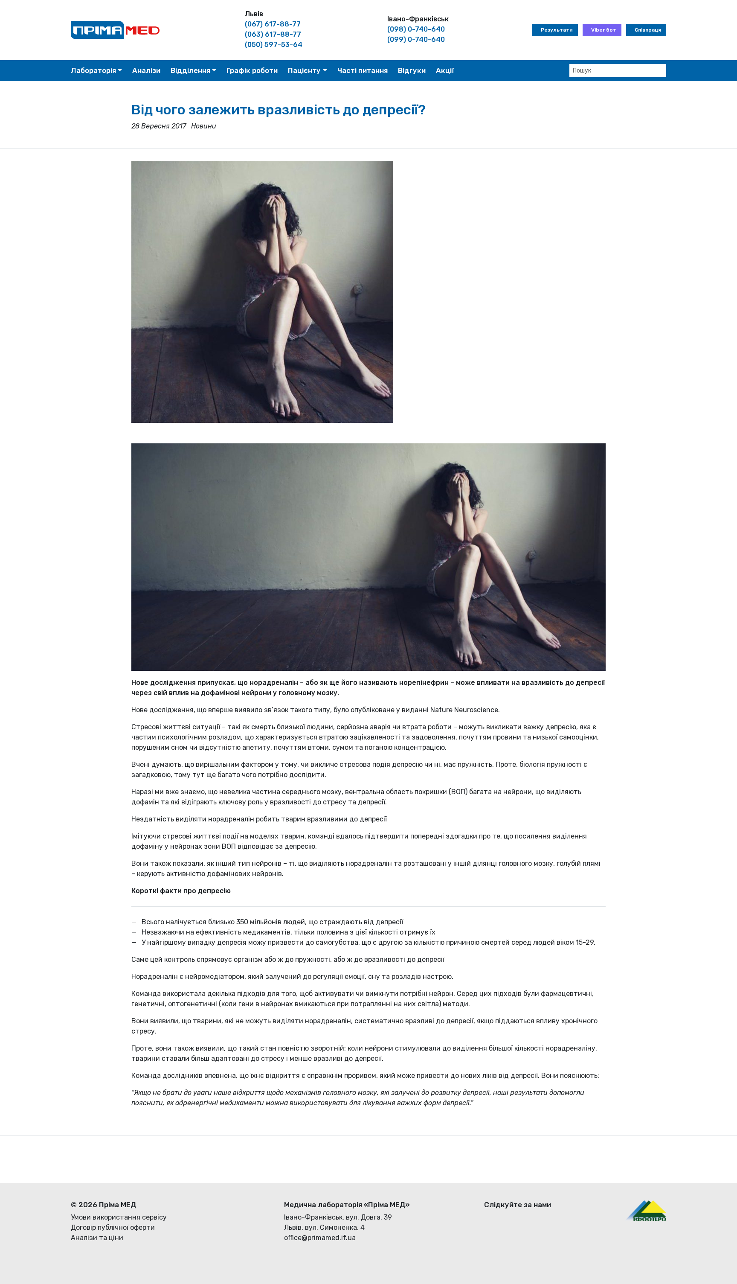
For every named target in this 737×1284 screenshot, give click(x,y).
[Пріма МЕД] (115, 30)
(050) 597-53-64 (273, 45)
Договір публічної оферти (113, 1227)
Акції (445, 70)
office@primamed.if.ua (320, 1238)
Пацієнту (304, 70)
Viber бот (603, 30)
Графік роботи (252, 70)
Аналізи (146, 70)
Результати (557, 30)
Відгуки (412, 70)
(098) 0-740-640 (416, 29)
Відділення (190, 70)
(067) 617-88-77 (273, 24)
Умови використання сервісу (119, 1217)
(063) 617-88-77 (273, 34)
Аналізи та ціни (97, 1238)
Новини (203, 126)
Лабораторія (93, 70)
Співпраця (648, 30)
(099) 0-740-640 (416, 39)
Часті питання (362, 70)
